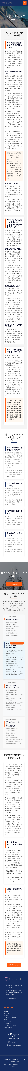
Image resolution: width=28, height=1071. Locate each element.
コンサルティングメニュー (11, 1025)
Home (6, 1011)
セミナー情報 (8, 1021)
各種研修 (8, 1023)
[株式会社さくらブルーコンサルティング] (7, 2)
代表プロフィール (9, 1015)
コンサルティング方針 (10, 1017)
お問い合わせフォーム (14, 1042)
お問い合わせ (8, 1027)
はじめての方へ (8, 1013)
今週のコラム (8, 1019)
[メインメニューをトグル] (25, 3)
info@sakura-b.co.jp (14, 1038)
